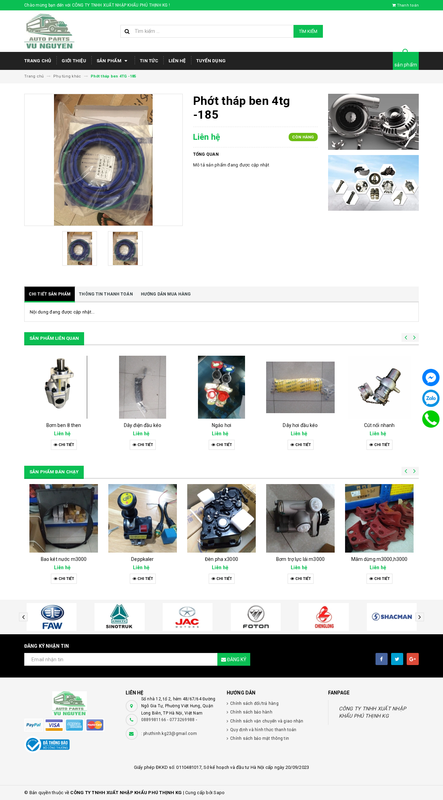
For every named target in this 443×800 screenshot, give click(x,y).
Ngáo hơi (142, 425)
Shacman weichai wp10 (63, 559)
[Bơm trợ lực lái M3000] (379, 518)
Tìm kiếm (308, 31)
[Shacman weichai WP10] (63, 518)
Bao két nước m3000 (143, 559)
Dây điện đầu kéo (63, 425)
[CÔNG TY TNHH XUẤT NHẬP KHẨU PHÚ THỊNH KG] (69, 703)
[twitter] (397, 659)
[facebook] (382, 659)
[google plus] (413, 659)
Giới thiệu (74, 60)
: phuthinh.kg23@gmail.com (169, 733)
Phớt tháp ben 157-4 (379, 425)
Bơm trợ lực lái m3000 (379, 559)
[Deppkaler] (221, 518)
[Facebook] (431, 377)
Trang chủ (37, 60)
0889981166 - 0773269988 (168, 719)
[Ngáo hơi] (142, 387)
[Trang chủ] (69, 31)
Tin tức (149, 60)
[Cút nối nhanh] (300, 387)
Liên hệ (177, 60)
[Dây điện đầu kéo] (63, 387)
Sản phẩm (110, 60)
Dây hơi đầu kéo (221, 425)
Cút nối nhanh (300, 425)
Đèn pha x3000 (300, 559)
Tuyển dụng (211, 60)
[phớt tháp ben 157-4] (379, 387)
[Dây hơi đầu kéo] (221, 387)
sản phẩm (406, 64)
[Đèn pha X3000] (300, 518)
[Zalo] (431, 398)
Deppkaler (221, 559)
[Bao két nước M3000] (142, 518)
